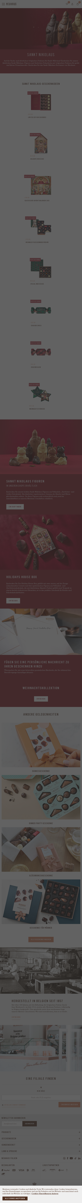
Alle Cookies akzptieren (15, 1198)
